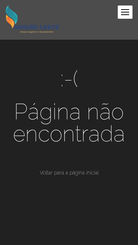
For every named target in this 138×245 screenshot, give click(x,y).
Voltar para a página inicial (69, 172)
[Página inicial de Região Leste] (33, 20)
